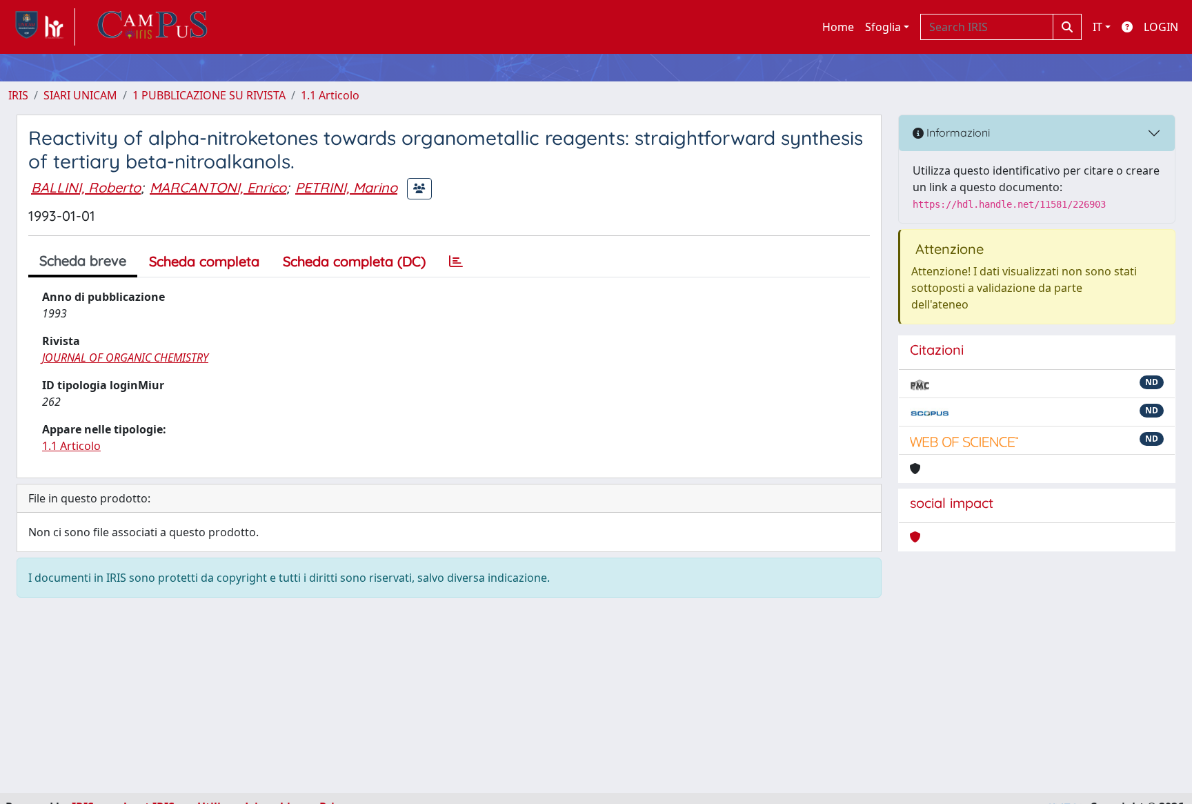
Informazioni (957, 132)
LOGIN (1161, 27)
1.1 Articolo (330, 95)
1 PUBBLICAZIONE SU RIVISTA (209, 95)
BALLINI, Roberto (86, 187)
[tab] (456, 261)
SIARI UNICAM (80, 95)
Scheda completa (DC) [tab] (354, 261)
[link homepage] (41, 27)
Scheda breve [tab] (82, 260)
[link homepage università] (152, 27)
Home (838, 27)
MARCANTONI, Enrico (218, 187)
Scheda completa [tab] (204, 261)
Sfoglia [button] (883, 27)
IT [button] (1097, 27)
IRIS (18, 95)
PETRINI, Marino (346, 187)
